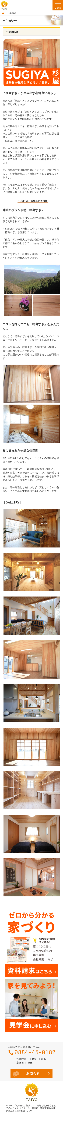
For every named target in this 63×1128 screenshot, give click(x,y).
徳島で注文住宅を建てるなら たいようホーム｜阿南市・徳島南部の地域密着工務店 (31, 1108)
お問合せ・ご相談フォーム (31, 1073)
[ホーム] (3, 13)
